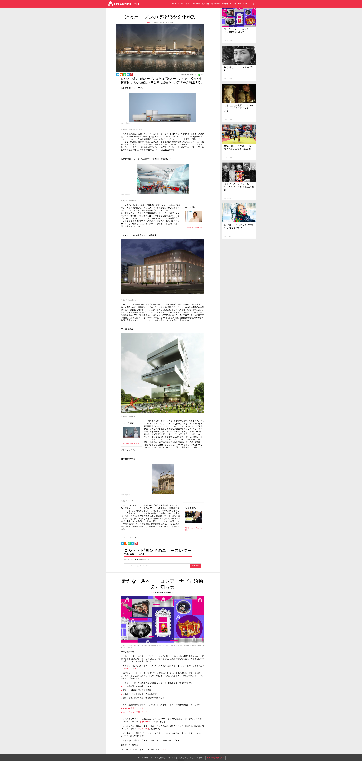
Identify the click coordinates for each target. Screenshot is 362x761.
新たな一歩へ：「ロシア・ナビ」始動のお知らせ (238, 30)
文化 (123, 537)
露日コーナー (215, 4)
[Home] (110, 3)
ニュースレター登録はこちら (135, 712)
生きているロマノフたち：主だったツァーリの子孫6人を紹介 (239, 187)
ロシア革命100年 (134, 537)
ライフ (188, 4)
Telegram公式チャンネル (133, 708)
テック (245, 4)
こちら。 (165, 750)
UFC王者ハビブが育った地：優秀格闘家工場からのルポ (238, 147)
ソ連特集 (225, 4)
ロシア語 (233, 4)
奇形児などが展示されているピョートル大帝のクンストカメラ (238, 108)
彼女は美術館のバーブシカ (131, 443)
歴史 (182, 4)
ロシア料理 (196, 4)
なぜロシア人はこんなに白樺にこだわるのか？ (238, 226)
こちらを (181, 758)
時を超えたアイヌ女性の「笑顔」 (238, 68)
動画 (239, 4)
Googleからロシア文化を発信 (193, 228)
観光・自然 (205, 4)
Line (202, 74)
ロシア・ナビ (143, 729)
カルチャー (175, 4)
